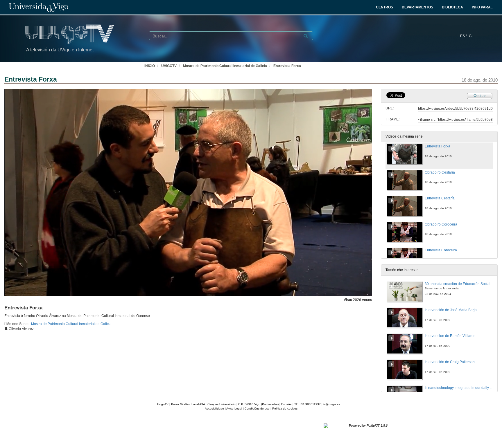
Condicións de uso (257, 408)
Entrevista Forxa (287, 66)
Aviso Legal (234, 408)
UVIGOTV (169, 66)
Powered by (368, 425)
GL (471, 36)
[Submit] (305, 36)
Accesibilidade (214, 408)
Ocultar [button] (480, 95)
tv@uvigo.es (331, 404)
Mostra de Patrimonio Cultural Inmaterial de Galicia (225, 66)
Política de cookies (284, 408)
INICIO (149, 66)
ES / (463, 36)
